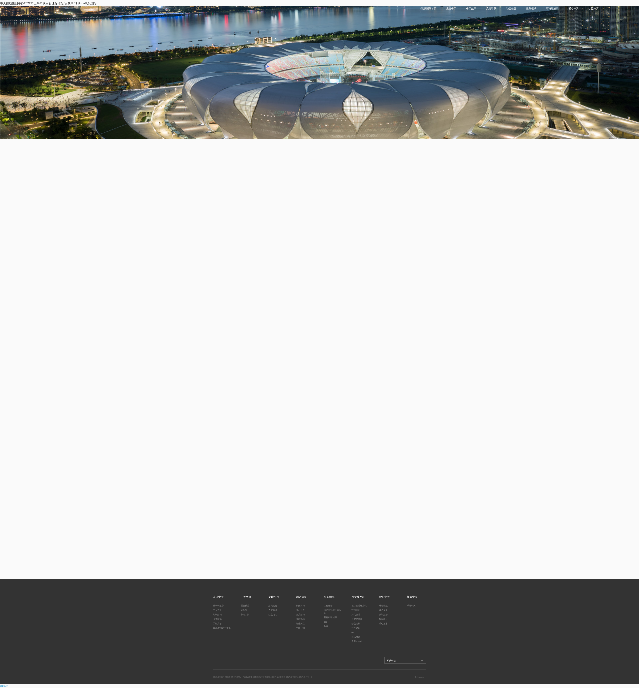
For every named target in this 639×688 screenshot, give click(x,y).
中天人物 (245, 614)
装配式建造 (356, 618)
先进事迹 (272, 609)
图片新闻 (300, 614)
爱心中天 (574, 8)
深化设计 (355, 614)
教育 (326, 626)
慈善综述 (383, 605)
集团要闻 (300, 605)
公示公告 (300, 609)
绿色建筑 (355, 623)
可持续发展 (552, 8)
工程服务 (328, 605)
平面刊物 (300, 627)
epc (353, 632)
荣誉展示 (217, 623)
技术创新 (355, 609)
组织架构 (217, 614)
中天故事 (471, 8)
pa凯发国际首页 (427, 8)
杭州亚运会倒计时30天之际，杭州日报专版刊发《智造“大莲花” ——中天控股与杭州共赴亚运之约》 (400, 227)
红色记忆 (272, 614)
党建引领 (491, 8)
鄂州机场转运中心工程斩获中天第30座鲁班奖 (400, 205)
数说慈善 (383, 614)
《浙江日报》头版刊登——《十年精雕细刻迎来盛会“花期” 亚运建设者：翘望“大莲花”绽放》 (400, 216)
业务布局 (217, 618)
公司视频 (300, 618)
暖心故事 (383, 623)
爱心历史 (383, 609)
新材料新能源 (330, 617)
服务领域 (531, 8)
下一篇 (314, 551)
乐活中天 (411, 605)
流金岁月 (245, 609)
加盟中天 (594, 8)
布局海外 (355, 636)
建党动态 (272, 605)
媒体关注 (300, 623)
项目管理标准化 (359, 605)
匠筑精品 (245, 605)
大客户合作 (356, 641)
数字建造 (355, 627)
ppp (325, 621)
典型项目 (383, 618)
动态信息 (511, 8)
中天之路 (217, 609)
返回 (286, 552)
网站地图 (4, 686)
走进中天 (451, 8)
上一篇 (223, 551)
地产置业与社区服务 (332, 611)
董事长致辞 (218, 605)
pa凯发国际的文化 (221, 627)
